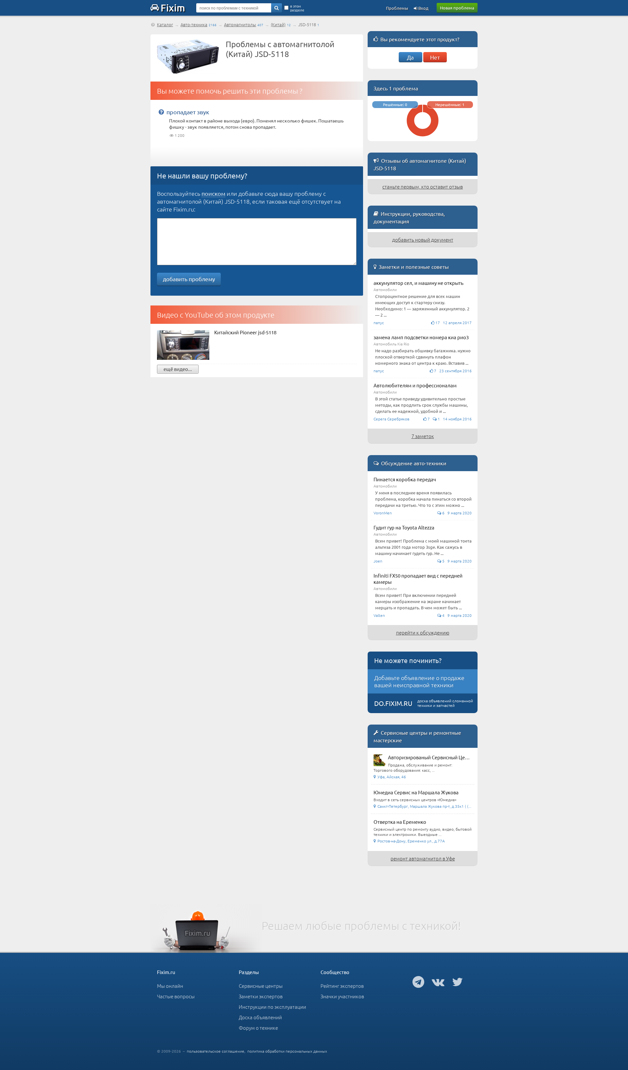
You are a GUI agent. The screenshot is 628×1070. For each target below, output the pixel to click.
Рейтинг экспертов (342, 985)
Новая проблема (457, 7)
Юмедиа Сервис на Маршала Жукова (416, 792)
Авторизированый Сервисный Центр (430, 757)
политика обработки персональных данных (287, 1051)
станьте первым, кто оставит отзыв (422, 186)
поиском (213, 193)
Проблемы (397, 8)
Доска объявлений (260, 1017)
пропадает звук (187, 111)
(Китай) (278, 24)
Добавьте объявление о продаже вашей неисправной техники (419, 681)
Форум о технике (258, 1027)
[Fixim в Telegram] (418, 981)
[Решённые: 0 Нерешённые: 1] (422, 138)
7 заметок (422, 436)
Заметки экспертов (261, 996)
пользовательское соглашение (215, 1051)
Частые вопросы (176, 996)
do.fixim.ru (393, 703)
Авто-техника (194, 24)
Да (410, 57)
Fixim (173, 7)
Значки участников (342, 996)
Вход (422, 8)
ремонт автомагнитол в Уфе (423, 858)
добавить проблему (189, 278)
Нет (435, 57)
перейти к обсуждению (422, 632)
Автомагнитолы (240, 24)
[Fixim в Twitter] (457, 981)
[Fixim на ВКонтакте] (438, 981)
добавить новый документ (422, 239)
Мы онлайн (170, 985)
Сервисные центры (261, 985)
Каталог (165, 24)
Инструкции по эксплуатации (272, 1006)
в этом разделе (297, 8)
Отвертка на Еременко (400, 822)
